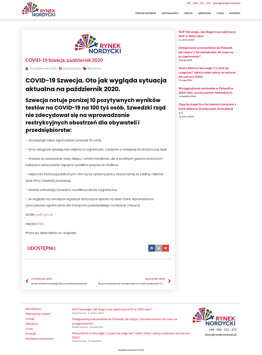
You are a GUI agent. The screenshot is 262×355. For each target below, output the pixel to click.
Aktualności (170, 13)
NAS (41, 224)
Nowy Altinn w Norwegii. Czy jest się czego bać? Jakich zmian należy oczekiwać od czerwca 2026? (207, 72)
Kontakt (234, 13)
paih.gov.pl (44, 214)
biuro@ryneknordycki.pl (220, 334)
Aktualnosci (94, 68)
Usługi (188, 13)
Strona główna (145, 13)
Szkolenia (204, 13)
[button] (151, 248)
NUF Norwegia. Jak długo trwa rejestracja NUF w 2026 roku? (112, 309)
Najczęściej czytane (38, 313)
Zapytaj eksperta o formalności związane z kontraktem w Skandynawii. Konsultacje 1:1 (207, 108)
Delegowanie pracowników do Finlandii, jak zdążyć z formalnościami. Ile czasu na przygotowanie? (206, 52)
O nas (220, 13)
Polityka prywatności (39, 338)
